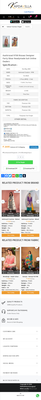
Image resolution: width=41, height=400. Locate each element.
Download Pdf (29, 168)
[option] (10, 210)
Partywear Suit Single (26, 115)
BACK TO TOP (20, 396)
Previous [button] (3, 202)
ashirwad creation (24, 72)
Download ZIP (12, 168)
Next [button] (38, 202)
